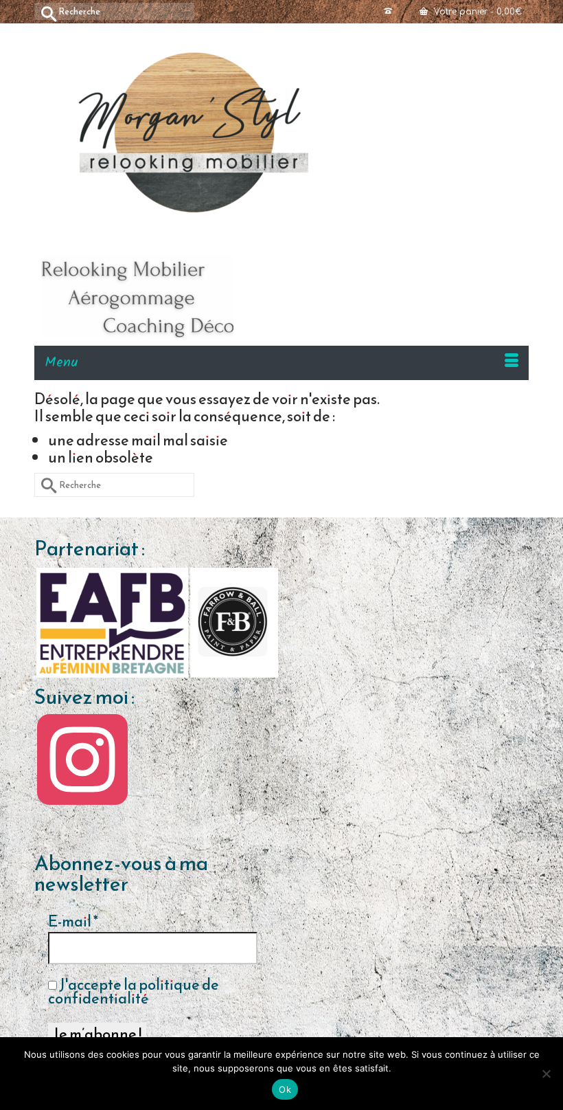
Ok (285, 1089)
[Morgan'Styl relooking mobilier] (288, 132)
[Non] (546, 1073)
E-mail (73, 922)
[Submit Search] (44, 11)
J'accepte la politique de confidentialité (133, 992)
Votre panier (476, 11)
